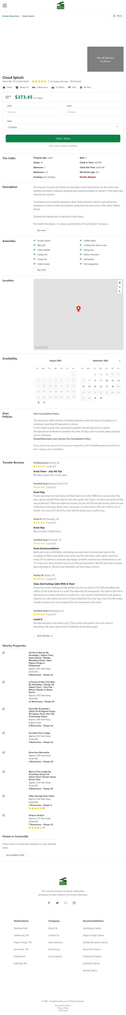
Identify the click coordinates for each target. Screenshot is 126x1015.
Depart (69, 106)
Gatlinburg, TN (21, 935)
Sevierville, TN (21, 949)
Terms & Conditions (63, 1005)
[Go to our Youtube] (65, 903)
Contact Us (53, 935)
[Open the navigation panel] (4, 5)
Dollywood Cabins (92, 956)
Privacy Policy (63, 1008)
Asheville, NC (20, 963)
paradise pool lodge (39, 733)
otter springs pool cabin (41, 796)
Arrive (9, 106)
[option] (38, 402)
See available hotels (15, 854)
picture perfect (36, 815)
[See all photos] (44, 46)
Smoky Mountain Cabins (95, 942)
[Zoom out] (120, 287)
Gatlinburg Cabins (92, 928)
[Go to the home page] (60, 5)
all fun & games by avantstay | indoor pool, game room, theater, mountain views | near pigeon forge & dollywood (41, 659)
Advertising (54, 949)
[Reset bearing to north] (120, 291)
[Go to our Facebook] (48, 903)
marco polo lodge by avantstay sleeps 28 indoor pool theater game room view (42, 775)
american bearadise (39, 752)
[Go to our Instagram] (74, 903)
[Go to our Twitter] (57, 903)
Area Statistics (55, 942)
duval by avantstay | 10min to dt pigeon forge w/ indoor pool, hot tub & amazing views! (42, 712)
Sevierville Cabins (92, 949)
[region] (78, 314)
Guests (9, 121)
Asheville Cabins (91, 963)
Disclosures (63, 1010)
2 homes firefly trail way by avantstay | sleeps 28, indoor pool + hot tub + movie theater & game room (42, 687)
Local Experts (55, 956)
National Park (21, 928)
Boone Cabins (90, 970)
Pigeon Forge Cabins (93, 935)
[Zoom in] (120, 282)
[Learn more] (14, 664)
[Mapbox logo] (41, 347)
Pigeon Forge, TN (22, 942)
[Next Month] (119, 360)
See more (41, 230)
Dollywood (19, 956)
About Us (53, 928)
